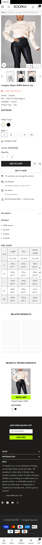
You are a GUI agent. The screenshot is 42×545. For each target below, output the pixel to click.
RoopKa (12, 95)
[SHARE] (39, 164)
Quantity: (5, 152)
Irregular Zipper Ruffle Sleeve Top (19, 401)
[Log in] (33, 7)
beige (12, 409)
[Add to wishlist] (35, 164)
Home (3, 12)
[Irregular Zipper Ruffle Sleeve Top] (21, 381)
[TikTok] (7, 502)
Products (10, 12)
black (15, 409)
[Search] (9, 7)
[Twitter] (17, 502)
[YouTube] (12, 502)
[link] (10, 347)
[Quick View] (13, 374)
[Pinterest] (2, 502)
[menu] (2, 6)
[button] (35, 66)
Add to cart (16, 163)
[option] (21, 41)
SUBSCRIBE (21, 437)
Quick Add (21, 397)
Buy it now (21, 170)
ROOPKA (6, 2)
